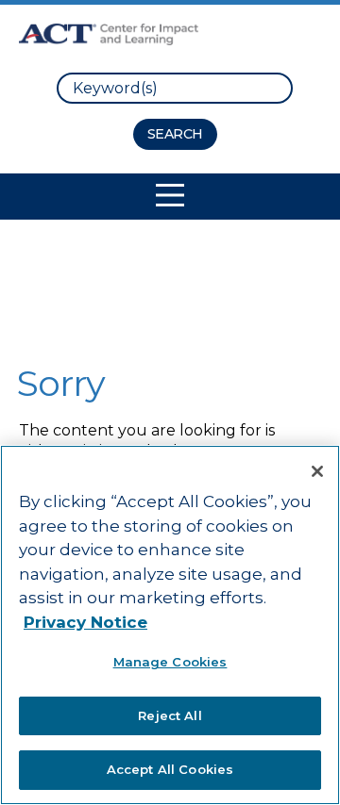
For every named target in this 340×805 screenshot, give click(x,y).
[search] (175, 88)
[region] (170, 625)
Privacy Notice (85, 622)
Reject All (169, 715)
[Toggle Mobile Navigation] (170, 195)
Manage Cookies (170, 661)
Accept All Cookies (170, 769)
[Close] (317, 471)
